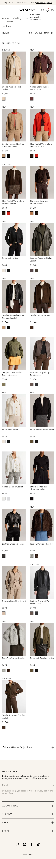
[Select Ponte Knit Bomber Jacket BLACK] (36, 441)
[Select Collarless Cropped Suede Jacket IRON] (36, 213)
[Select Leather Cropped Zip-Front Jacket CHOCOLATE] (31, 384)
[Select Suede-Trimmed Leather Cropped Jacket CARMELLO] (3, 156)
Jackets (9, 21)
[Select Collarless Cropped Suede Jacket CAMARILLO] (31, 213)
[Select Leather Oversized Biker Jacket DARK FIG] (31, 270)
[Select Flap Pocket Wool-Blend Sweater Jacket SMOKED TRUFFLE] (31, 156)
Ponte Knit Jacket (10, 258)
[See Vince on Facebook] (31, 844)
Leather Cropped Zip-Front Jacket (40, 373)
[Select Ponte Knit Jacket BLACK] (8, 270)
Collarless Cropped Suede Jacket (39, 202)
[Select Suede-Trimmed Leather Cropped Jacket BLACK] (8, 156)
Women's (41, 2)
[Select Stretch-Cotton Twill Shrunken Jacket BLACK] (31, 498)
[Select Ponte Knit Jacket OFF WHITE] (3, 270)
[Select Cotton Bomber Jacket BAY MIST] (8, 498)
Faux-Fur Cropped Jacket (41, 544)
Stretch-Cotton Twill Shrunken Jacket (39, 488)
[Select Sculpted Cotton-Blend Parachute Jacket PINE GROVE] (3, 384)
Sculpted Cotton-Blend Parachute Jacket (12, 373)
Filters (5, 33)
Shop (5, 822)
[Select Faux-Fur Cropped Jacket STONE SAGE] (31, 556)
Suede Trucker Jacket (40, 315)
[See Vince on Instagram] (17, 844)
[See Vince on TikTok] (38, 844)
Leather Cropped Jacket (13, 544)
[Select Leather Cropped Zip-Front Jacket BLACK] (36, 384)
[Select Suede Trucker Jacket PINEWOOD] (31, 327)
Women (5, 18)
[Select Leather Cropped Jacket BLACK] (3, 556)
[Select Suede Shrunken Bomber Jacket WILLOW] (3, 727)
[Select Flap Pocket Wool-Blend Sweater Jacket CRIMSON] (36, 156)
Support (7, 814)
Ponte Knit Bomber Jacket (42, 429)
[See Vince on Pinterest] (24, 844)
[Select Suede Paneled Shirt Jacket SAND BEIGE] (3, 98)
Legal (5, 831)
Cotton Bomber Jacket (12, 486)
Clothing (17, 18)
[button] (47, 10)
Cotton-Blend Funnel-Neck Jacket (40, 88)
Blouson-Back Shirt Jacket (14, 601)
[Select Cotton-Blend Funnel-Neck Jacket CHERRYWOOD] (31, 98)
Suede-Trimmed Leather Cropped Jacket (13, 145)
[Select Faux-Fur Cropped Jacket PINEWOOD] (36, 556)
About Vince (10, 805)
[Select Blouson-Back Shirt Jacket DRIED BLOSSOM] (3, 613)
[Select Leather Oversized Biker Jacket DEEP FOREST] (36, 270)
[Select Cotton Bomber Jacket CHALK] (3, 498)
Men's (49, 2)
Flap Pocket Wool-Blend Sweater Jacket (41, 145)
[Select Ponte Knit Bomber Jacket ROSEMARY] (31, 441)
